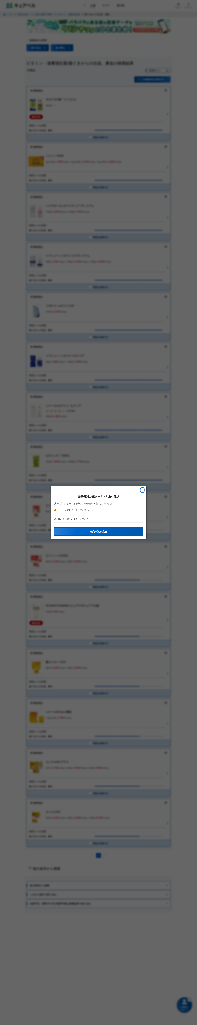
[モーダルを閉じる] (142, 490)
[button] (98, 531)
